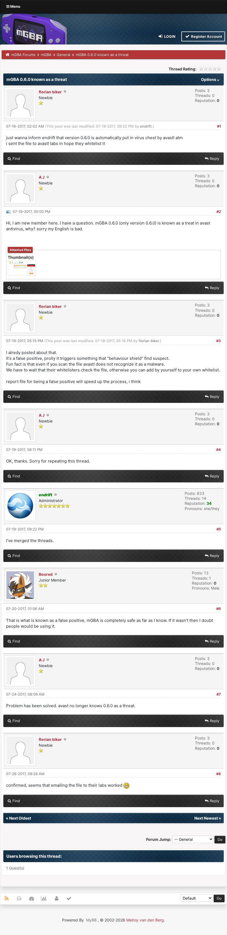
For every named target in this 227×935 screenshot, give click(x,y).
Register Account (206, 36)
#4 (218, 449)
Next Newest (206, 818)
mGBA (46, 54)
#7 (218, 694)
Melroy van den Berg (145, 920)
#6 (218, 608)
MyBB (91, 920)
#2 (218, 211)
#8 (218, 774)
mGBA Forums (23, 54)
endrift (146, 126)
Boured (46, 574)
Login (169, 36)
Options (209, 79)
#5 (218, 529)
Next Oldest (20, 818)
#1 (219, 126)
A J (42, 177)
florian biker (50, 91)
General (63, 54)
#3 (218, 341)
